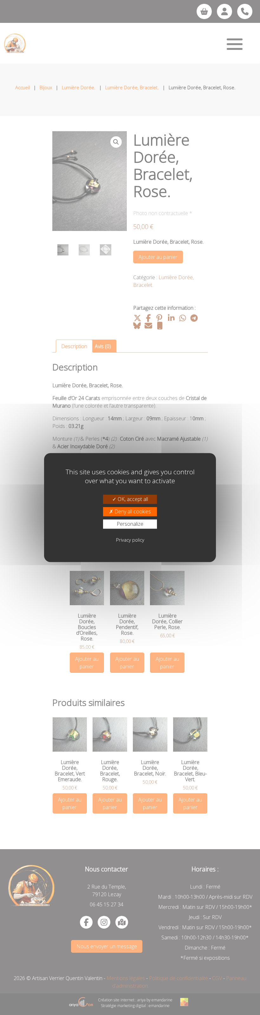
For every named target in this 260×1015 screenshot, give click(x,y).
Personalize (130, 523)
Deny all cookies (132, 511)
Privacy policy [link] (130, 540)
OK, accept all (132, 499)
